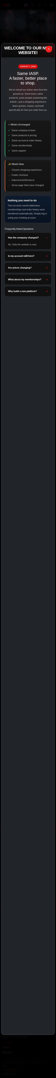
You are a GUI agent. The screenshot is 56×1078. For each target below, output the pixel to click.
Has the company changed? (23, 237)
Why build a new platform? (22, 291)
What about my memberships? (24, 279)
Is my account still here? (21, 256)
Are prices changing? (20, 268)
